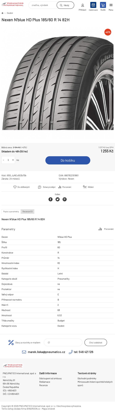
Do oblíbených (24, 187)
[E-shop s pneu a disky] (2, 13)
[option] (57, 82)
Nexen (71, 178)
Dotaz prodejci (49, 187)
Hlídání (91, 187)
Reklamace (44, 381)
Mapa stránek (48, 408)
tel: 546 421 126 (83, 352)
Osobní (10, 13)
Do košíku (68, 160)
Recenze (43, 385)
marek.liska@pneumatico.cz (46, 352)
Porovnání (66, 187)
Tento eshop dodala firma (13, 408)
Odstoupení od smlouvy (50, 378)
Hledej (66, 5)
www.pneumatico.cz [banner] (14, 4)
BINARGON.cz (33, 408)
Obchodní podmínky (87, 378)
